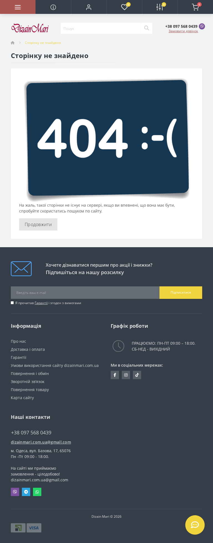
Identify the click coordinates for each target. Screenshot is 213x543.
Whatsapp (37, 492)
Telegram (26, 492)
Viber (15, 492)
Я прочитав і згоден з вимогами (48, 303)
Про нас (18, 341)
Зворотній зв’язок (27, 381)
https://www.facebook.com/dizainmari (115, 375)
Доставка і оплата (28, 349)
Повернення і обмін (30, 373)
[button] (88, 7)
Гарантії (41, 303)
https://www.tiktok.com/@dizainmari (137, 375)
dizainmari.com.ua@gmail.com (41, 442)
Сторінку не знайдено (43, 42)
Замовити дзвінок (183, 31)
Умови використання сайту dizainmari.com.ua (55, 365)
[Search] (146, 28)
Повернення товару (30, 389)
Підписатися (181, 292)
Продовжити (38, 224)
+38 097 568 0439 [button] (31, 432)
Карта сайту (22, 397)
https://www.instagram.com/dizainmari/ (126, 375)
